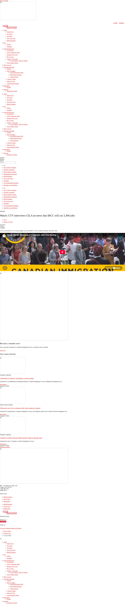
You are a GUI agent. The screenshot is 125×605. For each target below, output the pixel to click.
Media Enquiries (11, 40)
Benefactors (6, 86)
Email (2, 520)
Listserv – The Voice (12, 59)
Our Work (9, 36)
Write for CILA (11, 81)
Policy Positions (11, 71)
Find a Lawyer (7, 65)
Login (121, 23)
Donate (9, 44)
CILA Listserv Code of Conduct (19, 60)
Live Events (10, 50)
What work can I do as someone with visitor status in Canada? (20, 408)
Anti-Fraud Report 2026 (16, 72)
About (5, 30)
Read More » (3, 384)
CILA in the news (8, 178)
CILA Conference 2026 (13, 52)
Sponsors (5, 89)
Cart (115, 23)
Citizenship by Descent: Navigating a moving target (17, 378)
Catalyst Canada (11, 79)
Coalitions (6, 181)
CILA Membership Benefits (10, 183)
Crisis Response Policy (13, 83)
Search (2, 159)
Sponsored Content (12, 91)
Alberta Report (14, 77)
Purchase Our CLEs (12, 54)
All (4, 165)
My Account (10, 57)
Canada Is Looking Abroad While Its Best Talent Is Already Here (21, 438)
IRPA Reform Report (16, 75)
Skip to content (4, 0)
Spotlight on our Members (10, 185)
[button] (5, 26)
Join (4, 43)
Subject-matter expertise (9, 172)
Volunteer (9, 46)
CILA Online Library (12, 63)
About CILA (10, 32)
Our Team (9, 34)
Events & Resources (8, 49)
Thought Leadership (8, 67)
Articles (9, 69)
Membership (6, 501)
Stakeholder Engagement (10, 174)
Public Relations (7, 176)
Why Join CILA (11, 38)
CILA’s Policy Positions (9, 167)
